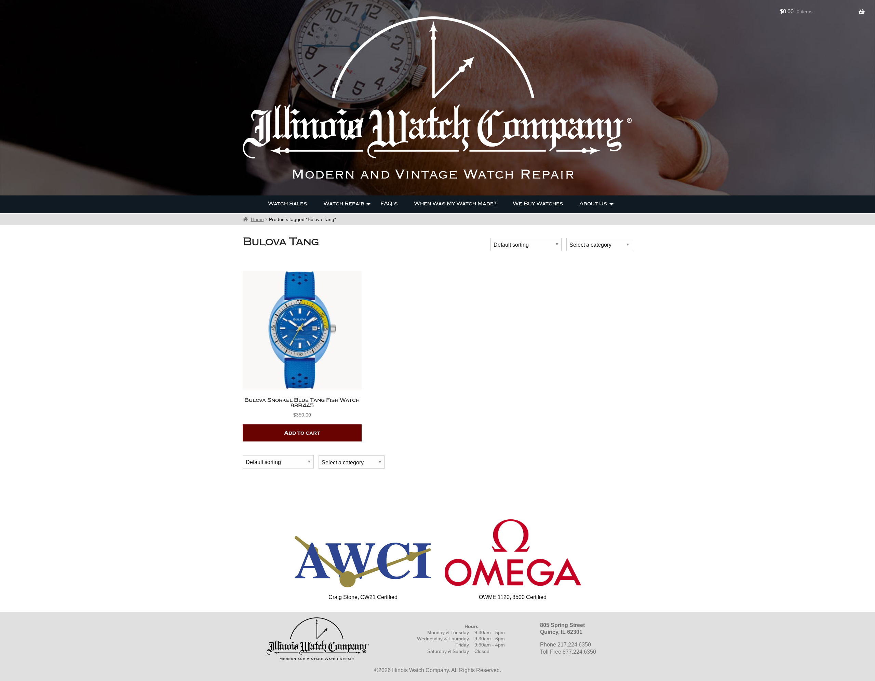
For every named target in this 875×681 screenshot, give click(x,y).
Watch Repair (343, 204)
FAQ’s (389, 204)
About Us (593, 204)
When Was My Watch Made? (455, 204)
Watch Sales (287, 204)
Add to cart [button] (302, 433)
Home (257, 219)
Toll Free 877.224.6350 (568, 652)
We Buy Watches (538, 204)
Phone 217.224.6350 (565, 645)
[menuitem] (287, 204)
